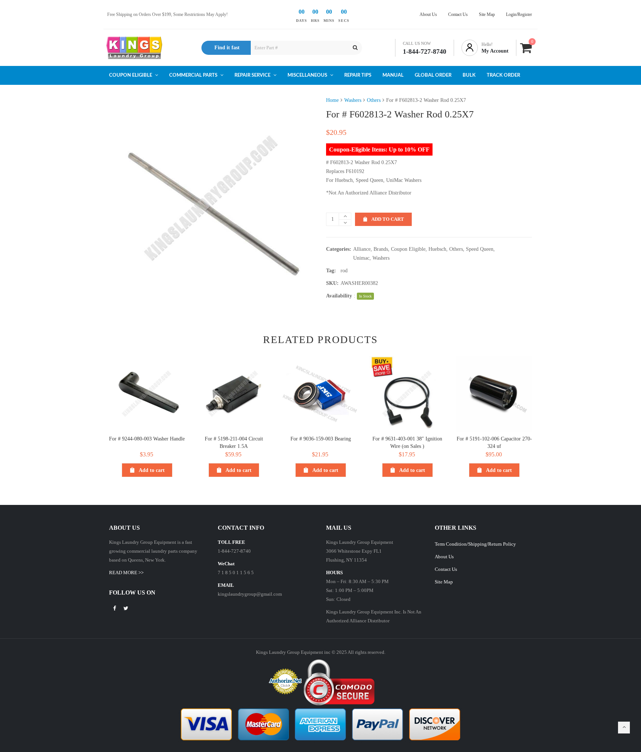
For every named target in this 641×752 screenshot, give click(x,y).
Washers (352, 100)
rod (344, 270)
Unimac (361, 258)
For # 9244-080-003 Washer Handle (147, 439)
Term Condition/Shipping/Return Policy (475, 544)
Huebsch (437, 249)
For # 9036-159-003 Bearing (320, 439)
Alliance (362, 249)
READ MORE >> (126, 572)
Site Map (444, 582)
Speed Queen (479, 249)
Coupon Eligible (408, 249)
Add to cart (387, 219)
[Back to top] (624, 727)
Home (332, 100)
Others (374, 100)
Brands (381, 249)
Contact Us (446, 569)
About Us (444, 556)
